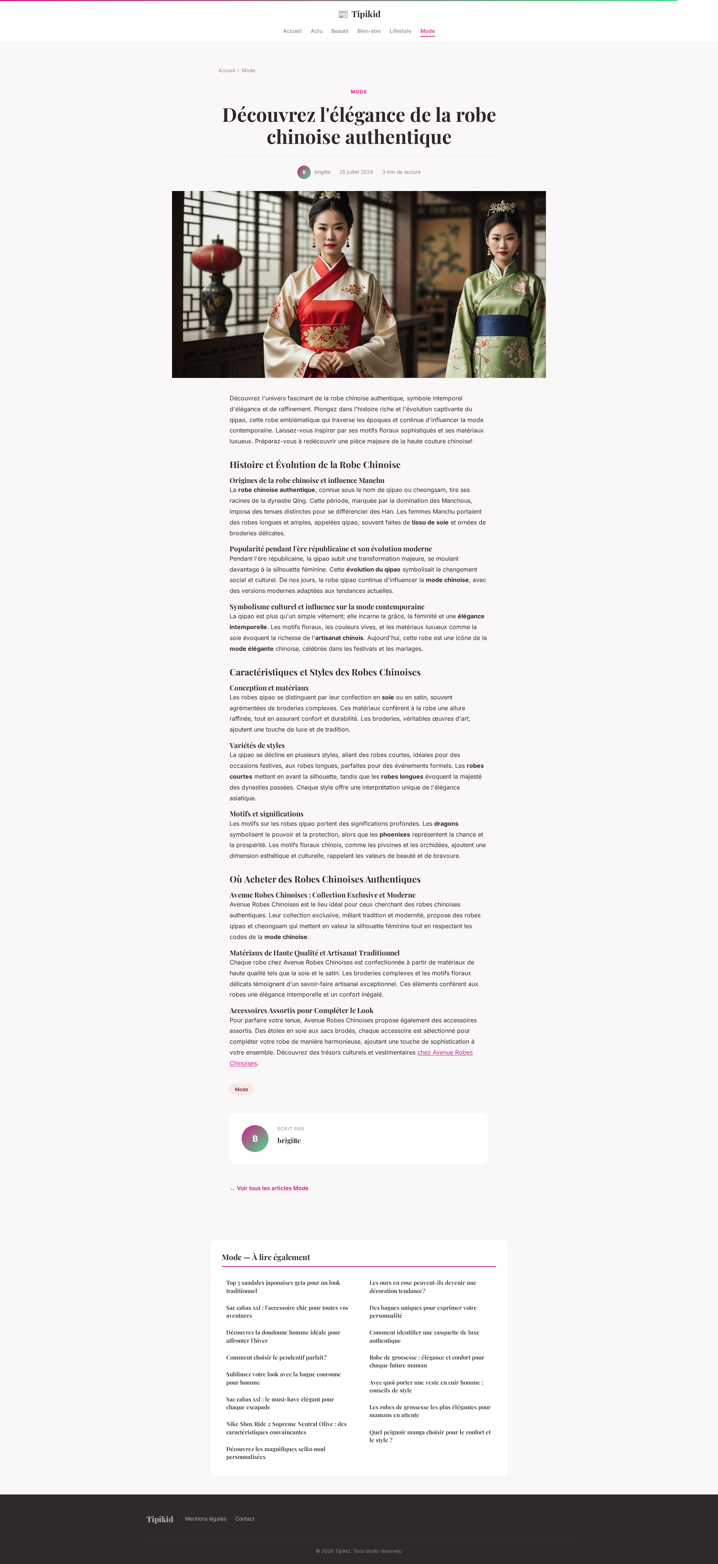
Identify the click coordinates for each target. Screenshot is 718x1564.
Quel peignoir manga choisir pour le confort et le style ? (430, 1436)
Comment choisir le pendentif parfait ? (276, 1357)
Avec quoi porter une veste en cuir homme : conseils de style (426, 1386)
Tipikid (359, 13)
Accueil (292, 31)
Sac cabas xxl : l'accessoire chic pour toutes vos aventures (287, 1311)
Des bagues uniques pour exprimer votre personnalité (423, 1311)
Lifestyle (400, 31)
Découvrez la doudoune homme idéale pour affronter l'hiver (283, 1336)
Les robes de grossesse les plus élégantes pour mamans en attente (430, 1411)
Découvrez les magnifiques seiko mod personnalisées (275, 1452)
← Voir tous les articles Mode (269, 1188)
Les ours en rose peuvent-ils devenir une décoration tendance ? (422, 1286)
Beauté (340, 31)
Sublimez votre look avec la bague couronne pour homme (283, 1378)
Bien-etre (369, 31)
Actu (316, 31)
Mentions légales (205, 1518)
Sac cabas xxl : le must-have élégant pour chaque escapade (280, 1403)
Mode (427, 31)
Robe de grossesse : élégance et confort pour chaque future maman (426, 1361)
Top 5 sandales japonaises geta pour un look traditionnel (283, 1286)
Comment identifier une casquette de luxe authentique (424, 1336)
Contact (245, 1518)
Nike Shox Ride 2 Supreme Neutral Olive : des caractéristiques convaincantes (286, 1427)
